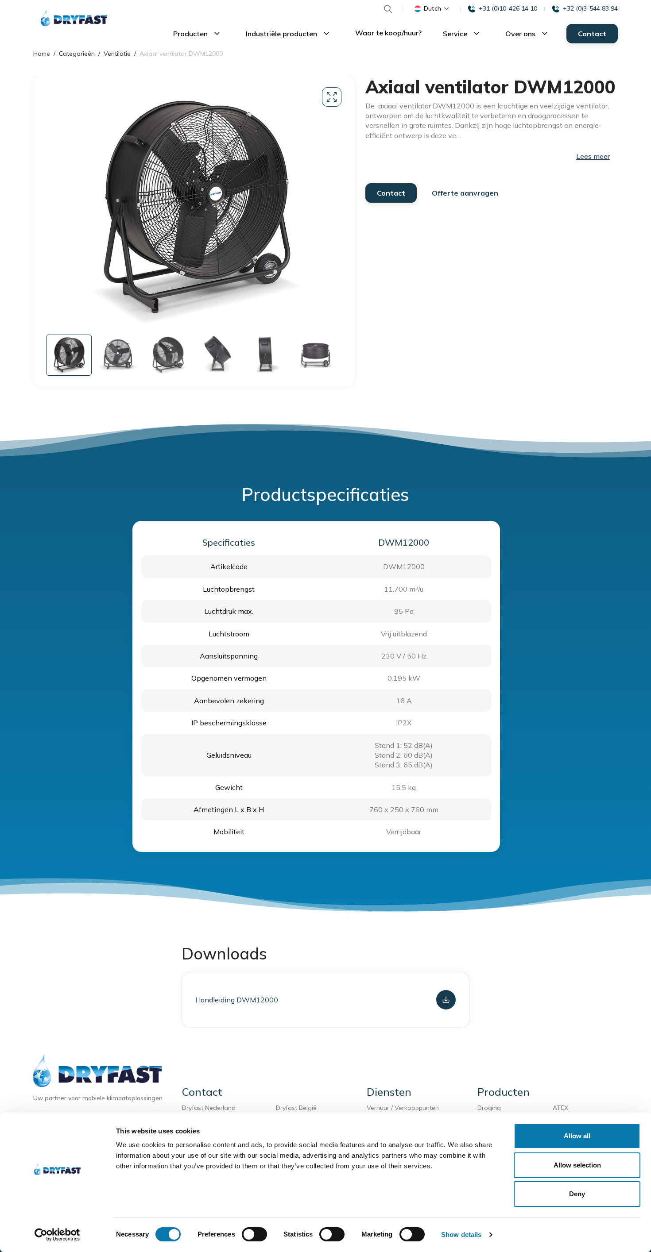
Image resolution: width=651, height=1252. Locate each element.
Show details (461, 1234)
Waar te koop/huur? (388, 32)
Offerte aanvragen (465, 193)
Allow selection (577, 1165)
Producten (191, 33)
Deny (577, 1194)
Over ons (521, 33)
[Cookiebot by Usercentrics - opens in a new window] (57, 1234)
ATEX (560, 1108)
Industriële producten (282, 33)
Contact (592, 33)
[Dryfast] (74, 18)
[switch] (254, 1234)
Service (456, 33)
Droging (490, 1108)
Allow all (577, 1136)
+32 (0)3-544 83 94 (590, 8)
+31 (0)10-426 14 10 (508, 8)
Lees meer (593, 156)
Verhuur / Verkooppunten (403, 1108)
